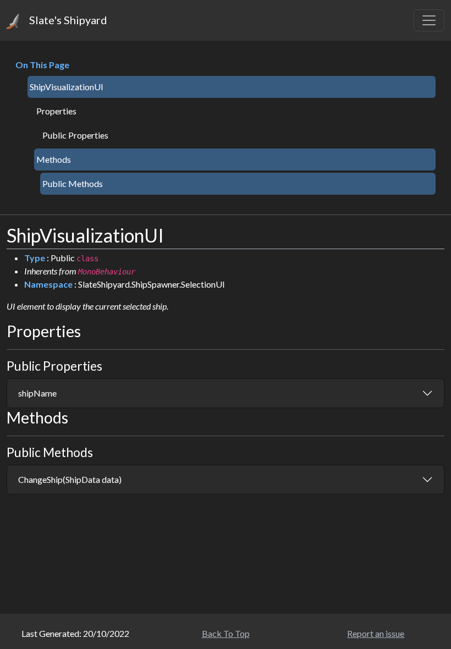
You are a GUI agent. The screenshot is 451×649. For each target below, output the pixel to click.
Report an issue (375, 633)
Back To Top (226, 633)
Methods (53, 159)
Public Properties (75, 135)
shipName (37, 393)
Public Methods (72, 183)
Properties (56, 111)
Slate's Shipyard (67, 19)
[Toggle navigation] (429, 20)
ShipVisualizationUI (66, 86)
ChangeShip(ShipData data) (70, 479)
